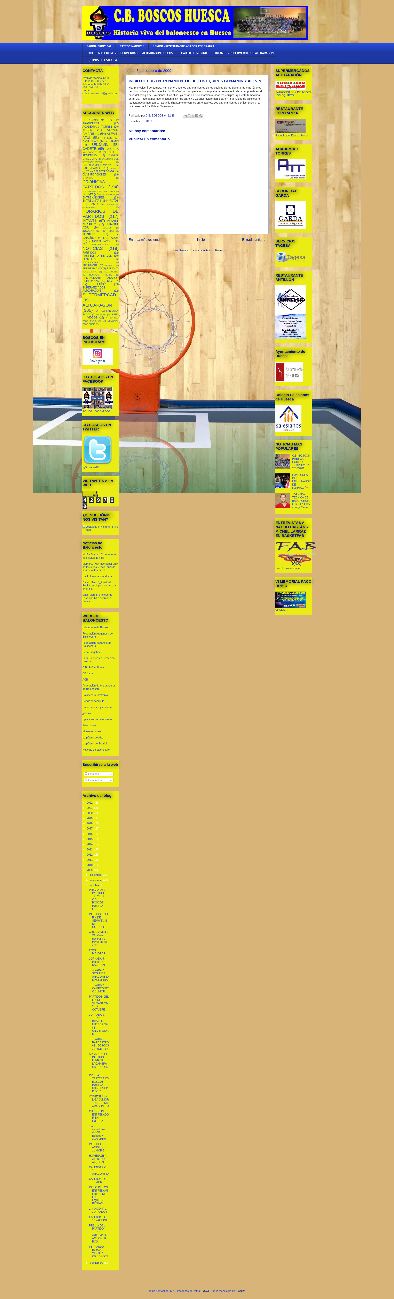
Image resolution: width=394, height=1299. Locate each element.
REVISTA (113, 281)
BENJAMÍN (100, 145)
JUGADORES (90, 230)
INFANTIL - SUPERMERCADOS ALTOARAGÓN (244, 53)
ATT (103, 138)
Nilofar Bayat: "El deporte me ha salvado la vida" (99, 556)
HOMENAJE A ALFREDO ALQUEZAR (98, 1159)
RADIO (111, 268)
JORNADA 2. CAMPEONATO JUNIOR (99, 988)
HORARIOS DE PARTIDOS (100, 214)
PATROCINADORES (132, 46)
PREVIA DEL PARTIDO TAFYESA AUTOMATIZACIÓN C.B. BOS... (98, 1233)
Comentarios (95, 780)
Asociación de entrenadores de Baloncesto (99, 687)
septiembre (97, 1262)
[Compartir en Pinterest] (201, 116)
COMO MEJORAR (97, 952)
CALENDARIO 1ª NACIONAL (99, 1219)
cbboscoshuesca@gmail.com (100, 93)
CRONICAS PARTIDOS (93, 184)
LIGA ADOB (111, 237)
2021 (90, 807)
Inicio (201, 239)
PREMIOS (110, 265)
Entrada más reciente (144, 239)
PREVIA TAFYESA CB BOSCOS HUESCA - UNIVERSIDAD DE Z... (99, 1083)
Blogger (240, 1290)
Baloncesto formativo (95, 695)
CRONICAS (87, 178)
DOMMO (87, 194)
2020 (90, 812)
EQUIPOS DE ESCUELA (102, 60)
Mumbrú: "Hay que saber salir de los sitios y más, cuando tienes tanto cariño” (100, 567)
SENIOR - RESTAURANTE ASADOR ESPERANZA (183, 46)
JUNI (111, 231)
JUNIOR (88, 234)
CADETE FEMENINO (194, 53)
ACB (85, 679)
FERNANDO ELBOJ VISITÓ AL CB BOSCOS (98, 1251)
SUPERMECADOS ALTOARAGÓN (93, 289)
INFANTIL (89, 221)
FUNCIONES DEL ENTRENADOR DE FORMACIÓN (301, 481)
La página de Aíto (92, 737)
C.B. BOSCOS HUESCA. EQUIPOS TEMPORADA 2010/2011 (301, 462)
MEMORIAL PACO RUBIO (103, 241)
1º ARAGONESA (93, 120)
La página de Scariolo (95, 743)
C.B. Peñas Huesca (94, 667)
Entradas (93, 773)
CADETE (89, 148)
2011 (90, 859)
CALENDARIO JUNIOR (97, 1180)
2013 (90, 849)
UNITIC (114, 314)
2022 (90, 802)
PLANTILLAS (89, 259)
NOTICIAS (148, 121)
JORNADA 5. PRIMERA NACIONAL (97, 962)
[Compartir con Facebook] (197, 116)
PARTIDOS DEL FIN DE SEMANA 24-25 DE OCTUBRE (99, 1003)
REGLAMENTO (89, 272)
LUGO (205, 1290)
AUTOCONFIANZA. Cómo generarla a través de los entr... (98, 939)
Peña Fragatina (91, 652)
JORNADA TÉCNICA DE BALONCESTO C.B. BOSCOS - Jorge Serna (301, 501)
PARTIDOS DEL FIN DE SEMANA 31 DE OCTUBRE (99, 921)
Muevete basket (92, 731)
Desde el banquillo (93, 701)
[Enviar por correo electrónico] (185, 116)
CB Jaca (87, 673)
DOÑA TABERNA (107, 194)
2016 (90, 833)
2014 (90, 844)
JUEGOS (107, 228)
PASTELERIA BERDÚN (97, 255)
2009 (90, 870)
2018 (90, 823)
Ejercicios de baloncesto (97, 719)
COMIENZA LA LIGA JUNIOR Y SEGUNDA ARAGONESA (99, 1101)
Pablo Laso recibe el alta (97, 576)
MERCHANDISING (101, 244)
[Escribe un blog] (189, 116)
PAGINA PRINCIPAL (99, 46)
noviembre (96, 880)
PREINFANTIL (90, 265)
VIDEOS (92, 317)
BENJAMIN (112, 141)
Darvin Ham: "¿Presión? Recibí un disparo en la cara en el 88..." (99, 585)
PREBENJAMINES (91, 262)
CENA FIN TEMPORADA (100, 171)
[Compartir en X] (193, 116)
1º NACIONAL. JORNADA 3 (98, 1210)
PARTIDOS (89, 252)
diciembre (96, 874)
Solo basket (89, 725)
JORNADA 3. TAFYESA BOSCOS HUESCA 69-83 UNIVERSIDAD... (99, 1024)
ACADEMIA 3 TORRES (97, 126)
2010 (90, 865)
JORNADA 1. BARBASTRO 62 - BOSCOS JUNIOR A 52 (99, 1044)
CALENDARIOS (92, 168)
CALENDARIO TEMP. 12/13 (98, 165)
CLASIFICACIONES (94, 174)
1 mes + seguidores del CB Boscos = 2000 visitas (98, 1132)
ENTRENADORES (93, 197)
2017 (90, 828)
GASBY (94, 204)
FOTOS (114, 200)
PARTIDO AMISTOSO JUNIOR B (98, 1147)
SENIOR (100, 284)
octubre (95, 885)
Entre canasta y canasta (97, 707)
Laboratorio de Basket (95, 627)
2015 (90, 839)
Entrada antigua (253, 239)
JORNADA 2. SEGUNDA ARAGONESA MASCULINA (99, 975)
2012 (90, 854)
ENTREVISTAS (91, 200)
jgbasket (87, 713)
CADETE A (112, 149)
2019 (90, 818)
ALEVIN (87, 130)
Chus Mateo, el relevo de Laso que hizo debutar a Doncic (97, 598)
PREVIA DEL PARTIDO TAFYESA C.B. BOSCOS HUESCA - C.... (97, 899)
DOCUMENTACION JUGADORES (98, 191)
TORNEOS (101, 315)
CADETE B (94, 152)
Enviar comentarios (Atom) (206, 250)
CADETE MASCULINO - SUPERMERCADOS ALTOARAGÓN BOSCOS (130, 53)
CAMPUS (114, 168)
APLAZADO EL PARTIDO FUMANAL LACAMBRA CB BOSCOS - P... (98, 1062)
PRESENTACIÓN (92, 268)
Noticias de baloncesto (96, 749)
